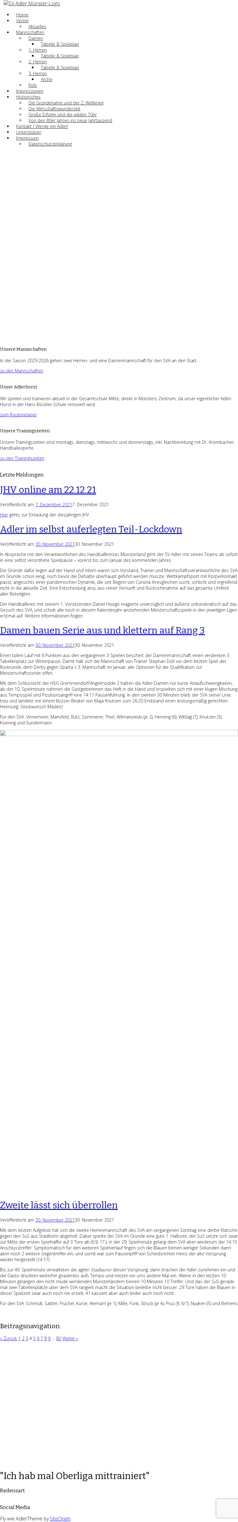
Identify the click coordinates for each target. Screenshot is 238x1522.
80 (58, 1338)
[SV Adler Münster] (32, 3)
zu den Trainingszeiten (22, 458)
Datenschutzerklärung (50, 144)
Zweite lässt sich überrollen (59, 1205)
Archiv (46, 79)
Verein (22, 20)
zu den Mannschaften (21, 371)
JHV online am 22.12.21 (48, 489)
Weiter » (70, 1338)
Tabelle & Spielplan (60, 44)
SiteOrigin (60, 1518)
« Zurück (8, 1338)
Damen (36, 38)
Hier (4, 515)
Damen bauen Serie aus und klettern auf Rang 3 (102, 630)
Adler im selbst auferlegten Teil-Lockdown (91, 529)
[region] (119, 246)
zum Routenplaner (18, 415)
